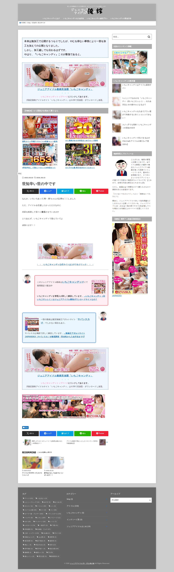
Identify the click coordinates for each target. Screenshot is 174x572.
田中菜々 (41, 549)
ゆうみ (58, 502)
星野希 (53, 537)
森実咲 (53, 541)
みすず (47, 502)
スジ (54, 510)
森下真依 (41, 541)
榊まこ (28, 545)
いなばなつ (42, 498)
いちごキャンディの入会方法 (73, 18)
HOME (23, 22)
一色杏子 (44, 525)
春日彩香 (29, 541)
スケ (43, 510)
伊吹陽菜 (29, 529)
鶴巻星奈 (55, 556)
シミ (53, 506)
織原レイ (40, 552)
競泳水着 (54, 549)
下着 (55, 525)
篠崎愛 (28, 552)
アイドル (73, 506)
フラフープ (55, 518)
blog (28, 22)
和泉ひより (29, 537)
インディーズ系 (74, 520)
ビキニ (41, 518)
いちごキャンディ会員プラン (97, 18)
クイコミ (41, 506)
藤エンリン (29, 556)
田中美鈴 (29, 549)
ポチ (28, 521)
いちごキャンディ (75, 513)
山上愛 (42, 537)
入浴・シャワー (32, 533)
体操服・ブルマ (44, 529)
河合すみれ (40, 545)
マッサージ (40, 521)
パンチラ (29, 518)
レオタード (30, 525)
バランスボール (54, 514)
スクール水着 (31, 510)
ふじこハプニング (32, 502)
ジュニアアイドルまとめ (79, 526)
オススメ (29, 506)
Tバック (29, 498)
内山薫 (46, 533)
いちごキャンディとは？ (51, 18)
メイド (53, 521)
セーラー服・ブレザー (34, 514)
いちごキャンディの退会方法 (121, 18)
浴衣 (53, 545)
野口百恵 (43, 556)
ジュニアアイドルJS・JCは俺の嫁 (82, 563)
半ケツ (57, 533)
